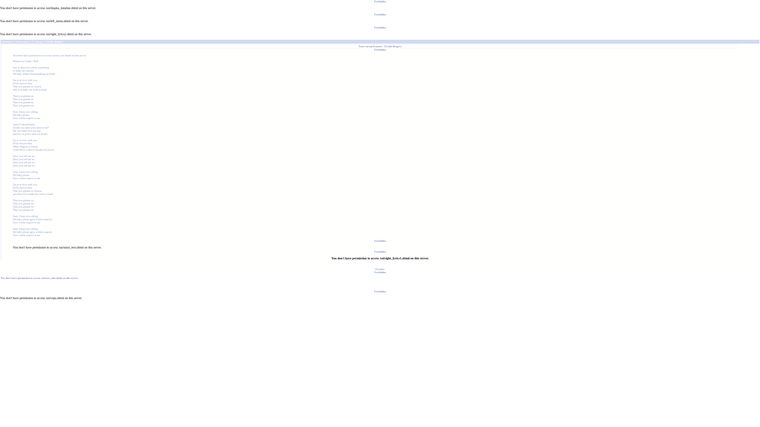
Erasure (377, 46)
